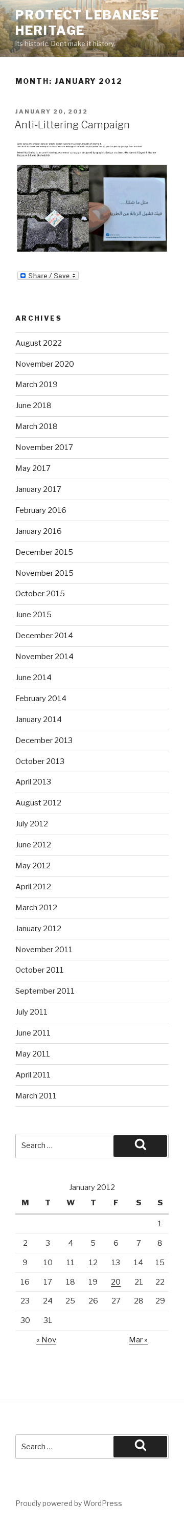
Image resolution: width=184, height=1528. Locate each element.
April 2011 (33, 1075)
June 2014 (33, 677)
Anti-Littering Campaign (72, 125)
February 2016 (40, 510)
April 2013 (33, 782)
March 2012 (36, 907)
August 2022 (38, 343)
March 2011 (36, 1095)
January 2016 (38, 531)
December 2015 (44, 552)
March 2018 (36, 426)
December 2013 (44, 740)
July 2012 (31, 823)
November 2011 (44, 949)
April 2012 (33, 886)
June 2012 (33, 844)
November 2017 (44, 447)
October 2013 (39, 761)
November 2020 (44, 364)
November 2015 (44, 573)
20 (116, 1282)
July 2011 (31, 1012)
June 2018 (33, 405)
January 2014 (38, 719)
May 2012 (33, 865)
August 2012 (38, 802)
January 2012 (38, 928)
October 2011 (39, 970)
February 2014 (40, 698)
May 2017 (33, 468)
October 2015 (40, 593)
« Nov (46, 1339)
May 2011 (32, 1054)
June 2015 (33, 614)
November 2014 (44, 656)
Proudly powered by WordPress (68, 1503)
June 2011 (33, 1033)
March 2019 (36, 384)
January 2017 (38, 489)
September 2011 (45, 991)
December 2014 (44, 635)
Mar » (138, 1339)
